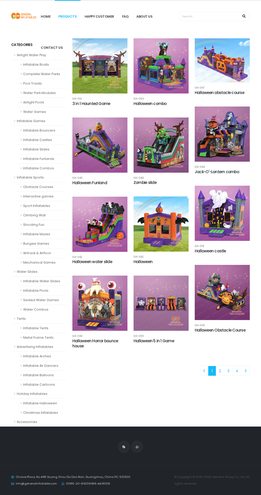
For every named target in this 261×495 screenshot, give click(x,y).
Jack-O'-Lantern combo (217, 171)
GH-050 (139, 99)
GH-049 (200, 167)
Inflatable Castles (37, 140)
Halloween (143, 261)
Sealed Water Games (41, 300)
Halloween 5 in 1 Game (154, 341)
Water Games (34, 112)
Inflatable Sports (30, 177)
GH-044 (77, 336)
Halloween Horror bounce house (95, 343)
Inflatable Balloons (38, 375)
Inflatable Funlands (38, 159)
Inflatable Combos (38, 168)
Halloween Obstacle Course (220, 330)
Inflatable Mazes (36, 234)
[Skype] (124, 447)
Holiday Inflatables (32, 394)
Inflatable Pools (35, 290)
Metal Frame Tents (38, 337)
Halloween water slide (92, 261)
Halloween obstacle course (219, 92)
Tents (21, 318)
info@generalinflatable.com (36, 483)
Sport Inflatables (36, 206)
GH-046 (77, 178)
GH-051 (77, 99)
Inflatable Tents (35, 328)
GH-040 (200, 325)
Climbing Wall (34, 215)
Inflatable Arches (37, 356)
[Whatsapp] (137, 447)
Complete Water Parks (41, 74)
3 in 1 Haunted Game (91, 103)
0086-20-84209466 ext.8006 (88, 483)
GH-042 (77, 257)
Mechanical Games (39, 262)
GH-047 (199, 88)
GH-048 (139, 178)
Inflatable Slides (36, 149)
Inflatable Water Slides (41, 281)
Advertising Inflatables (35, 347)
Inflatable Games (31, 121)
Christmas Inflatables (40, 412)
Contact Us (52, 47)
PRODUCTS (67, 16)
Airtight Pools (33, 102)
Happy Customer (99, 16)
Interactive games (38, 196)
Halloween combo (150, 103)
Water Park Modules (39, 93)
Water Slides (27, 271)
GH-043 (138, 257)
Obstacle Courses (38, 187)
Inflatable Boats (36, 64)
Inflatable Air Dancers (40, 365)
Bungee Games (36, 243)
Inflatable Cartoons (39, 384)
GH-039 (139, 336)
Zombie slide (145, 182)
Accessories (27, 422)
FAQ (125, 16)
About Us (144, 16)
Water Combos (35, 309)
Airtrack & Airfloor (37, 253)
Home (45, 16)
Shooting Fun (33, 224)
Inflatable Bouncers (39, 130)
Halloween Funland (89, 182)
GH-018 (199, 246)
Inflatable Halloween (40, 403)
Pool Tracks (32, 83)
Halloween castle (210, 251)
